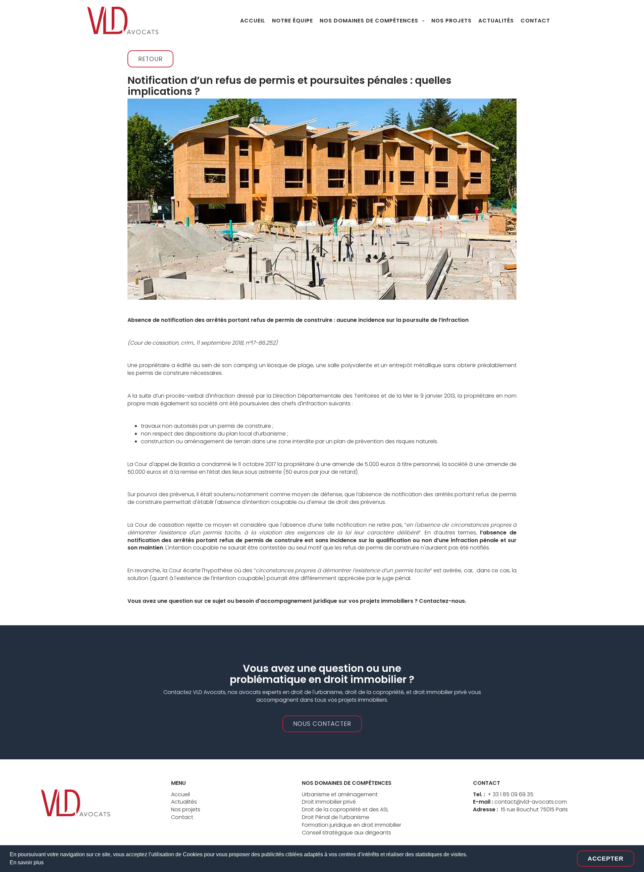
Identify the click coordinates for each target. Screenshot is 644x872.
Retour (150, 59)
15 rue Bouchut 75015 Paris (534, 809)
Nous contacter (322, 723)
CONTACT (535, 20)
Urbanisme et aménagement (340, 794)
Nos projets (185, 809)
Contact (182, 817)
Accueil (180, 794)
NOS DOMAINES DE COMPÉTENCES (370, 20)
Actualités (184, 802)
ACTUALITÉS (496, 20)
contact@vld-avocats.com (530, 802)
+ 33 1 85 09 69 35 (510, 794)
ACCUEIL (252, 20)
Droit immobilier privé (329, 802)
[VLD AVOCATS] (75, 802)
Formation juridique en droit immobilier (351, 825)
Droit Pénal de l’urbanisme (335, 817)
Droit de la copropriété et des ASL (345, 809)
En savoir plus (27, 862)
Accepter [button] (606, 858)
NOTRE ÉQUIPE (292, 20)
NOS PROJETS (451, 20)
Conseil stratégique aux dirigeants (346, 832)
